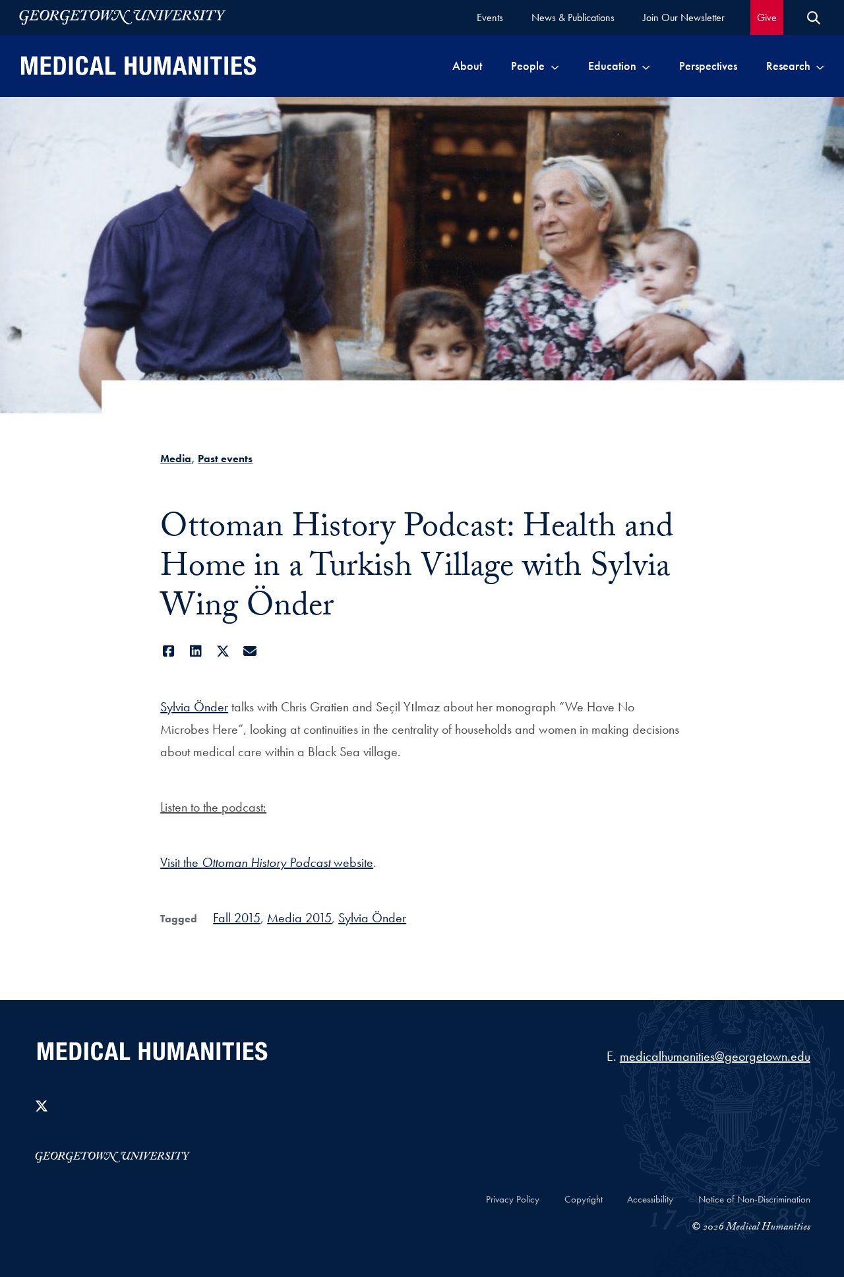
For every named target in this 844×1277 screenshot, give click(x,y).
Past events (225, 458)
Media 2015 (299, 917)
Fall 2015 (236, 917)
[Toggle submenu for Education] (646, 66)
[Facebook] (168, 651)
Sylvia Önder (194, 706)
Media (175, 458)
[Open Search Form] (813, 18)
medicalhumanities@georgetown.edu (715, 1056)
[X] (222, 651)
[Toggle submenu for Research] (820, 66)
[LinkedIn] (195, 651)
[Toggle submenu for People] (555, 66)
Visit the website (266, 862)
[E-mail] (249, 651)
